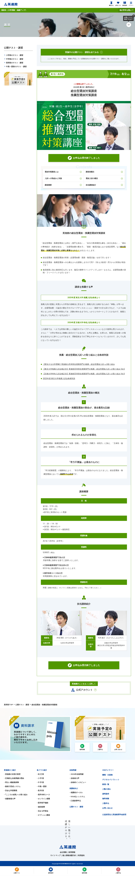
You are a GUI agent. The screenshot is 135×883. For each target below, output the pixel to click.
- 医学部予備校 (42, 803)
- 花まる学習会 (42, 811)
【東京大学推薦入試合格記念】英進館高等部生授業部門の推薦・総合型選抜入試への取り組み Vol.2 (84, 369)
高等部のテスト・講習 (14, 63)
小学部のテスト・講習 (14, 55)
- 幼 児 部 (40, 774)
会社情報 (63, 852)
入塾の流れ (106, 789)
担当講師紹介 (91, 185)
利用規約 (81, 855)
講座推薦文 (90, 172)
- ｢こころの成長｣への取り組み (16, 795)
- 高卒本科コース (43, 795)
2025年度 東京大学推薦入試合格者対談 (59, 378)
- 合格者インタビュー (77, 782)
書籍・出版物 (107, 775)
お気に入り (118, 5)
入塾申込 (105, 803)
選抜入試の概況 (92, 178)
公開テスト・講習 (76, 807)
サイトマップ (55, 855)
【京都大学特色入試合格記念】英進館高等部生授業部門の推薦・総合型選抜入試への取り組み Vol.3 (84, 374)
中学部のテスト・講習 (14, 59)
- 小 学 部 (40, 778)
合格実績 (72, 770)
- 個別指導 (41, 807)
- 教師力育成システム (12, 786)
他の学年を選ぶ (126, 10)
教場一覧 (105, 784)
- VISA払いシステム (77, 797)
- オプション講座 (43, 815)
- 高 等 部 (40, 790)
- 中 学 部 (40, 782)
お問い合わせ (107, 808)
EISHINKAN (65, 863)
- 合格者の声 (74, 778)
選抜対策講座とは (52, 172)
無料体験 (105, 799)
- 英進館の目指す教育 (12, 774)
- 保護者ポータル (76, 792)
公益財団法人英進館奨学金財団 (114, 814)
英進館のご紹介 (10, 770)
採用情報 (71, 852)
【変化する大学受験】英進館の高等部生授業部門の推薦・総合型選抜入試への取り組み (79, 364)
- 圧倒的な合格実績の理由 (14, 778)
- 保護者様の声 (9, 799)
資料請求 (124, 5)
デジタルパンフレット (110, 780)
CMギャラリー (108, 770)
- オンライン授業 (43, 799)
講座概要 (48, 185)
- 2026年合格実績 (76, 774)
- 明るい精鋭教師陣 (11, 782)
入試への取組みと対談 (53, 178)
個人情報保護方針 (69, 855)
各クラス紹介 (42, 770)
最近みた (111, 5)
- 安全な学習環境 (10, 790)
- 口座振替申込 (75, 801)
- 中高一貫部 (42, 786)
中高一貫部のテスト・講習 (16, 67)
